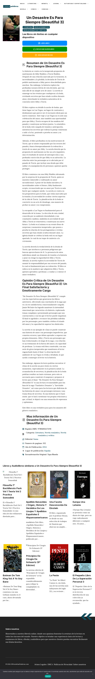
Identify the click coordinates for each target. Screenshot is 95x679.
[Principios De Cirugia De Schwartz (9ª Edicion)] (36, 551)
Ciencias (45, 9)
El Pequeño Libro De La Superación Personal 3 (82, 578)
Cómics (34, 9)
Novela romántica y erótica (35, 30)
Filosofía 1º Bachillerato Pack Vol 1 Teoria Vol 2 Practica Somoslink (12, 491)
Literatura (32, 3)
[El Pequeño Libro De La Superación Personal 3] (82, 570)
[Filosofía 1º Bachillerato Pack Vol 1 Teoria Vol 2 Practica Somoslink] (12, 480)
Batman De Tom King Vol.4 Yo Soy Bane (12, 578)
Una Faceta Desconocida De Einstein (58, 505)
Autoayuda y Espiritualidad (75, 3)
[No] (93, 674)
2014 (44, 447)
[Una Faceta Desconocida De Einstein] (59, 497)
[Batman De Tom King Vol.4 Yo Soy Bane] (13, 570)
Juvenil (56, 3)
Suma (35, 439)
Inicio (22, 3)
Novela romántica (41, 27)
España (47, 451)
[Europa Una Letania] (82, 497)
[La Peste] (59, 570)
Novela (23, 9)
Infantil (44, 3)
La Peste (54, 575)
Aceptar (48, 676)
